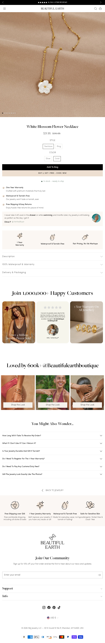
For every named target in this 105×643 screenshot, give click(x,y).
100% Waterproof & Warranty (18, 264)
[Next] (100, 2)
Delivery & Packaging (14, 272)
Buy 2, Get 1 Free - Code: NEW (52, 173)
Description (8, 256)
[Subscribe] (99, 575)
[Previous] (3, 2)
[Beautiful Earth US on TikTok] (59, 607)
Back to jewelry (55, 490)
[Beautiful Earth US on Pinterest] (54, 607)
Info (5, 596)
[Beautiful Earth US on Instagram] (43, 607)
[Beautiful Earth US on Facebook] (48, 607)
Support (7, 588)
